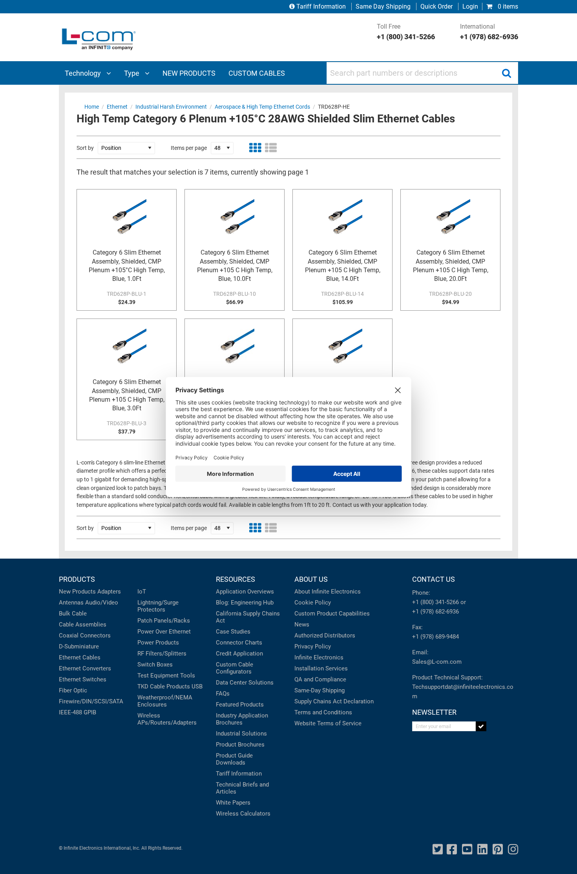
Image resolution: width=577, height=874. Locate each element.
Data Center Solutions (245, 682)
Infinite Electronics (318, 657)
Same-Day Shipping (319, 690)
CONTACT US (433, 579)
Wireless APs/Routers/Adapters (167, 719)
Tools (187, 675)
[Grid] (255, 148)
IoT (141, 591)
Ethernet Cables (79, 657)
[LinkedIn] (482, 849)
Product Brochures (240, 744)
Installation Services (321, 668)
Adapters (109, 591)
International (489, 32)
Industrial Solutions (241, 733)
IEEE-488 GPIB (77, 712)
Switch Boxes (155, 664)
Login (470, 6)
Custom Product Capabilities (332, 613)
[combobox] (422, 73)
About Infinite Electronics (327, 591)
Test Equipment (158, 675)
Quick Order (436, 6)
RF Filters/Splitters (161, 653)
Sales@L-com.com (437, 661)
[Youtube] (467, 849)
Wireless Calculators (243, 813)
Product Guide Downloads (234, 759)
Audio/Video (101, 602)
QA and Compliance (320, 679)
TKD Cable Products (163, 686)
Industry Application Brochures (242, 719)
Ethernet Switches (82, 679)
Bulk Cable (73, 613)
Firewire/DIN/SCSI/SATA (91, 701)
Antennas (71, 602)
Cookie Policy (312, 602)
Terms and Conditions (323, 712)
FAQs (223, 693)
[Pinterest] (498, 849)
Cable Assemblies (82, 624)
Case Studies (233, 631)
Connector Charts (239, 642)
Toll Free (406, 32)
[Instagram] (513, 849)
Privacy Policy (312, 646)
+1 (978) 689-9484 (435, 636)
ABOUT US (311, 579)
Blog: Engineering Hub (245, 602)
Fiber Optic (73, 690)
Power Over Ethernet (164, 631)
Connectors (95, 635)
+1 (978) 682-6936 (435, 611)
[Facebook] (452, 849)
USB (197, 686)
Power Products (158, 642)
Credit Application (239, 653)
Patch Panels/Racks (163, 620)
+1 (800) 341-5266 (435, 602)
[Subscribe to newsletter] (481, 726)
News (301, 624)
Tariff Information (321, 6)
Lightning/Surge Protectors (158, 606)
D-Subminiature (79, 646)
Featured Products (240, 704)
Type (132, 73)
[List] (271, 148)
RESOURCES (235, 579)
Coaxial (69, 635)
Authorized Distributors (324, 635)
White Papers (233, 802)
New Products (77, 591)
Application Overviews (245, 591)
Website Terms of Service (328, 723)
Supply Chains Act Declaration (334, 701)
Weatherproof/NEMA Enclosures (164, 701)
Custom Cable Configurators (234, 668)
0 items (507, 6)
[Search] (506, 73)
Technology (83, 73)
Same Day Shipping (383, 6)
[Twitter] (438, 849)
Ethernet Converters (85, 668)
